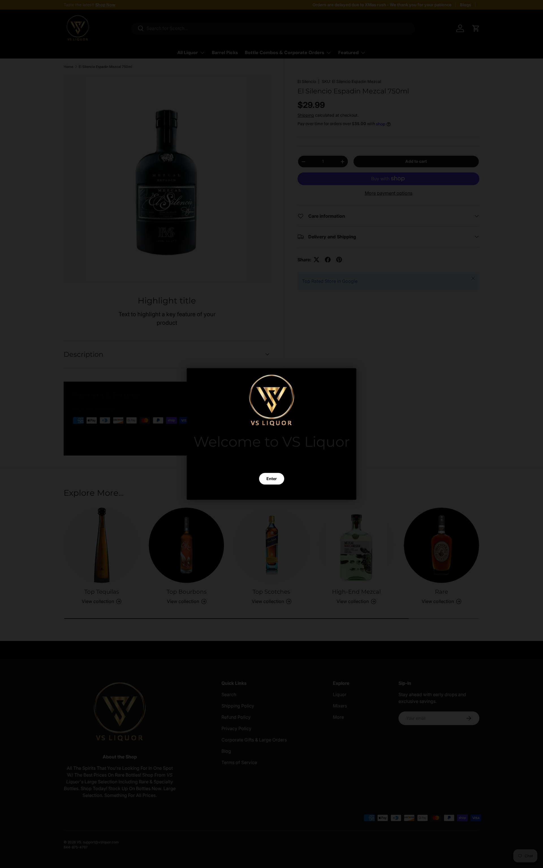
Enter (271, 478)
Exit (271, 492)
